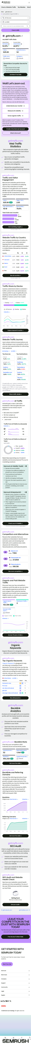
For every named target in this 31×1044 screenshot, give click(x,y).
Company (3, 979)
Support (3, 983)
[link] (8, 7)
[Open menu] (29, 2)
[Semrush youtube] (7, 1001)
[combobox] (13, 26)
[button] (18, 14)
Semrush (3, 970)
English (3, 995)
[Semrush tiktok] (5, 1001)
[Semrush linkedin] (1, 1001)
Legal (2, 991)
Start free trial (7, 964)
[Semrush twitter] (10, 1001)
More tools (4, 974)
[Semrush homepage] (5, 3)
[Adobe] (3, 1005)
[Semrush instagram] (3, 1001)
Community (4, 987)
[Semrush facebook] (9, 1001)
